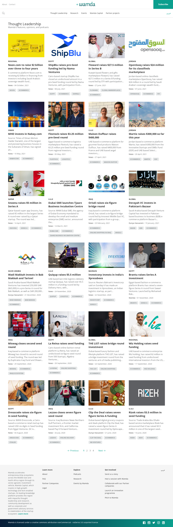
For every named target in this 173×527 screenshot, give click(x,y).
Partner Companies (50, 483)
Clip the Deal (95, 438)
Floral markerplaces (111, 90)
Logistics (66, 159)
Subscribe (163, 4)
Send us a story (111, 474)
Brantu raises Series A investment (142, 276)
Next (100, 450)
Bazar (132, 228)
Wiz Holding (149, 369)
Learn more (23, 514)
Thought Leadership (58, 13)
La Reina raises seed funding (66, 343)
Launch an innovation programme (114, 491)
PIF (158, 94)
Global (92, 61)
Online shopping (68, 368)
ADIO (141, 438)
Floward (94, 90)
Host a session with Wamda (116, 479)
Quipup (53, 296)
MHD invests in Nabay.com (25, 134)
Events (84, 13)
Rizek (132, 438)
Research (74, 13)
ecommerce (24, 90)
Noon (12, 90)
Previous (74, 450)
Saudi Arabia (14, 271)
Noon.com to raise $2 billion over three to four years (25, 66)
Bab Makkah (30, 300)
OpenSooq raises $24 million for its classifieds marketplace (146, 68)
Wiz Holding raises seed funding (143, 345)
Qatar (11, 199)
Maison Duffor (110, 162)
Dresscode (14, 438)
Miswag (13, 369)
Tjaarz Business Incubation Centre (65, 235)
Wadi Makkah (15, 300)
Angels (118, 233)
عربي (168, 13)
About (4, 4)
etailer (13, 442)
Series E (93, 304)
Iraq (91, 199)
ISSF (155, 159)
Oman (11, 130)
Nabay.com (14, 159)
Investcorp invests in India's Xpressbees (106, 276)
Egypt (51, 61)
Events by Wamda (81, 483)
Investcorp (95, 300)
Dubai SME (54, 231)
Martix (147, 159)
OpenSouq (134, 94)
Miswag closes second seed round (25, 345)
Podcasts (77, 474)
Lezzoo (53, 438)
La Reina (53, 368)
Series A (24, 228)
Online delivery (67, 438)
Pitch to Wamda (111, 497)
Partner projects (113, 13)
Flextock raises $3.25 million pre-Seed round (65, 135)
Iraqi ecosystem (16, 373)
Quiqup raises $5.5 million (64, 274)
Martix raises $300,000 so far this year (146, 135)
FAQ (44, 479)
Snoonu (13, 228)
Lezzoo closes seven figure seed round (64, 414)
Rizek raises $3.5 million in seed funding (145, 414)
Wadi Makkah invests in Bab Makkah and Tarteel (25, 276)
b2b (140, 228)
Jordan (132, 61)
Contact (12, 4)
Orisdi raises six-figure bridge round (103, 204)
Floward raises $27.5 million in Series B (106, 66)
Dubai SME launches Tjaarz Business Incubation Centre (65, 204)
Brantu (133, 303)
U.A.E (91, 130)
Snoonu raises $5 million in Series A (24, 204)
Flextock (54, 159)
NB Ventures (95, 442)
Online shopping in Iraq (100, 233)
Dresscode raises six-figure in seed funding (25, 414)
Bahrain (93, 271)
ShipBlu (76, 94)
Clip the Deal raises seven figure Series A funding (105, 414)
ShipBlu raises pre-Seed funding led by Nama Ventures (63, 68)
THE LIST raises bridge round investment (106, 345)
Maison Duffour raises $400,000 (102, 135)
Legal (44, 488)
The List (93, 369)
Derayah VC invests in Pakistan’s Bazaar (142, 204)
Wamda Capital (96, 13)
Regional (12, 61)
